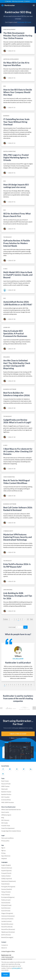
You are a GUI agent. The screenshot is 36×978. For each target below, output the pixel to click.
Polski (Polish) (5, 884)
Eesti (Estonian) (5, 908)
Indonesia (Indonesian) (8, 916)
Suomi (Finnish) (5, 910)
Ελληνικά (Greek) (6, 905)
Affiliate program (6, 815)
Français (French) (6, 873)
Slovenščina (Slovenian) (8, 929)
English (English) (6, 865)
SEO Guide (4, 823)
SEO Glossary (5, 820)
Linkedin (30, 769)
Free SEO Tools (5, 825)
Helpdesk (4, 858)
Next (31, 619)
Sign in (13, 738)
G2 (3, 773)
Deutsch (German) (6, 868)
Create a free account (18, 734)
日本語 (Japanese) (6, 878)
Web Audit (4, 789)
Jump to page (11, 627)
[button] (34, 5)
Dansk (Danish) (5, 902)
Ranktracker (8, 5)
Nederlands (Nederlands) (8, 881)
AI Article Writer (6, 800)
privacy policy (16, 968)
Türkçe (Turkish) (6, 892)
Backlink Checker (6, 791)
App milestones (5, 856)
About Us (4, 948)
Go (25, 627)
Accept (5, 974)
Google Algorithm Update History (11, 831)
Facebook (3, 769)
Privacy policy (5, 840)
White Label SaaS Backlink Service (11, 809)
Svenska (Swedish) (6, 889)
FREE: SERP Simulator (7, 802)
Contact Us (4, 945)
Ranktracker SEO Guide (24, 22)
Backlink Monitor (6, 794)
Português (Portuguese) (8, 886)
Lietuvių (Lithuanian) (7, 918)
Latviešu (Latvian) (6, 921)
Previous (5, 619)
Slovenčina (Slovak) (6, 926)
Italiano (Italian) (6, 876)
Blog (2, 817)
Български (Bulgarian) (7, 897)
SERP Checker (5, 786)
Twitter (23, 769)
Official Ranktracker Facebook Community (17, 769)
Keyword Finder (6, 783)
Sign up (3, 850)
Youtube (10, 769)
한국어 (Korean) (6, 934)
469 (28, 619)
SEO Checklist (5, 797)
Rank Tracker (5, 781)
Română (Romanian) (7, 924)
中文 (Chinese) (5, 894)
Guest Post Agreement (7, 828)
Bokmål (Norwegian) (7, 937)
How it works (5, 812)
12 (28, 684)
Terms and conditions (7, 838)
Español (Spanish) (6, 870)
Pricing (3, 853)
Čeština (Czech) (5, 900)
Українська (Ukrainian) (8, 932)
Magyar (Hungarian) (7, 913)
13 (31, 684)
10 (23, 684)
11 (25, 684)
